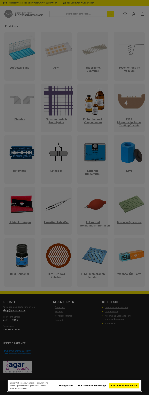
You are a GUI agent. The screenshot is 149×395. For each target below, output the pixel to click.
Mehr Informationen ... (19, 388)
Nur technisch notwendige (92, 385)
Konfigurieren (66, 385)
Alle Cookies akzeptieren (124, 385)
